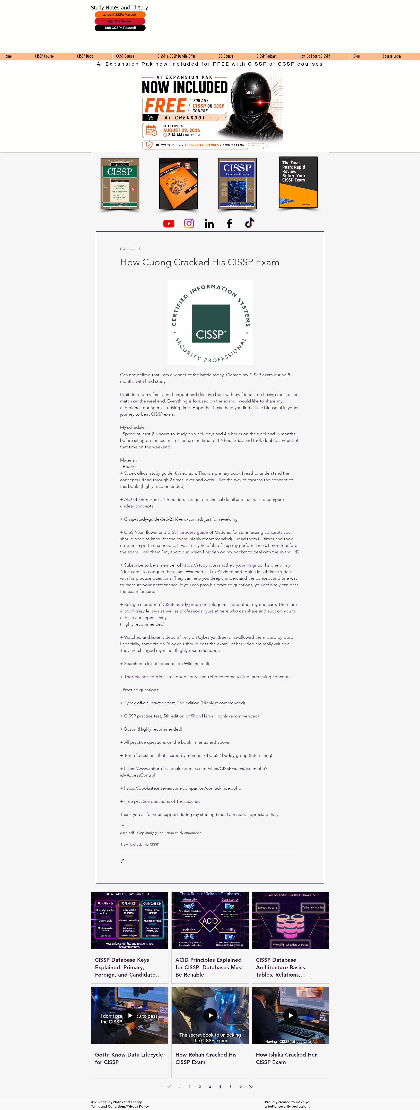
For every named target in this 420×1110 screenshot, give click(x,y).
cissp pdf (127, 833)
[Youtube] (168, 223)
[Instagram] (189, 223)
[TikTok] (249, 223)
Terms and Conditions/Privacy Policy (120, 1106)
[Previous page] (179, 1086)
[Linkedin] (209, 223)
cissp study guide (150, 833)
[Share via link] (122, 861)
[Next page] (240, 1086)
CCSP (286, 64)
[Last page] (250, 1086)
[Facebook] (229, 223)
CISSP (257, 64)
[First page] (169, 1086)
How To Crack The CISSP (140, 844)
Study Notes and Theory (119, 8)
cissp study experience (183, 833)
